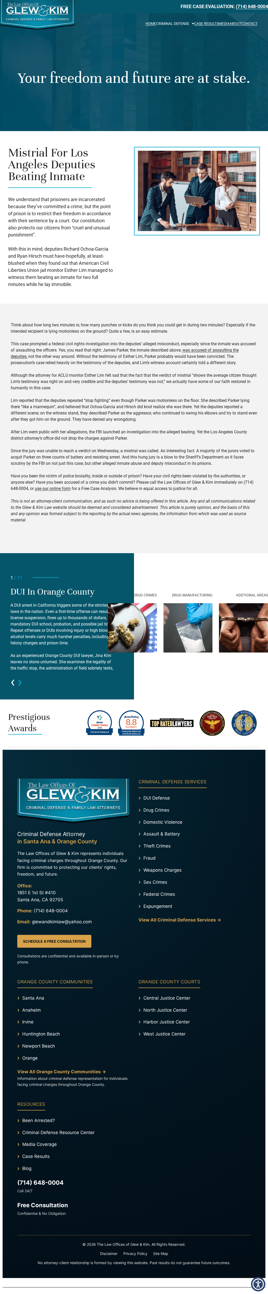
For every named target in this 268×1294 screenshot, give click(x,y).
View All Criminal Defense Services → (179, 920)
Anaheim (31, 1010)
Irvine (28, 1022)
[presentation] (12, 682)
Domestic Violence (162, 822)
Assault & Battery (161, 834)
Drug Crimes (156, 810)
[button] (262, 23)
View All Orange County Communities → (61, 1071)
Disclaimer (109, 1253)
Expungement (157, 906)
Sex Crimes (155, 882)
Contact (249, 23)
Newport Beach (38, 1046)
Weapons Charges (162, 870)
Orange (30, 1058)
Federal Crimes (159, 894)
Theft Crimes (157, 846)
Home (151, 23)
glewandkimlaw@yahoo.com (62, 921)
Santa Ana (33, 998)
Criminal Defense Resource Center (58, 1132)
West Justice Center (164, 1034)
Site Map (160, 1253)
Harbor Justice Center (166, 1022)
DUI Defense (156, 798)
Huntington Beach (41, 1034)
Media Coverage (39, 1144)
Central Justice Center (166, 998)
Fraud (149, 858)
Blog (26, 1168)
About (235, 23)
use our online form (53, 488)
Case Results (206, 23)
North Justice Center (165, 1010)
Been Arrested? (38, 1120)
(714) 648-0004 (252, 6)
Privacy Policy (135, 1253)
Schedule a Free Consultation (54, 941)
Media (224, 23)
